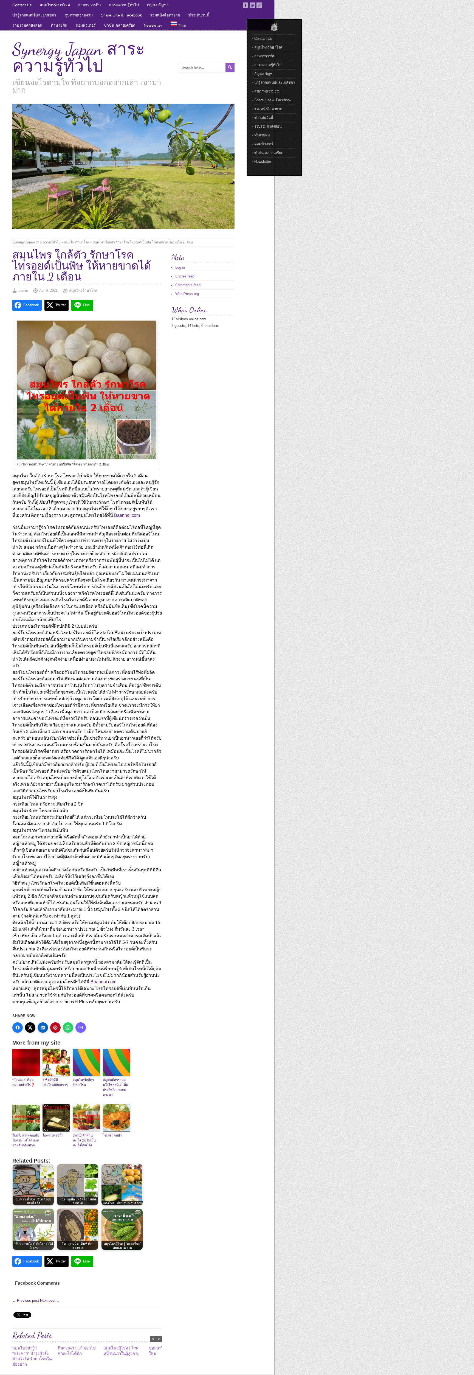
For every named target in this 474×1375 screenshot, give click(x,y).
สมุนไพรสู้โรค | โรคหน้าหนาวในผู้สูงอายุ (121, 1351)
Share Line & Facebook (121, 15)
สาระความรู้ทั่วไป (124, 5)
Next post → (50, 1300)
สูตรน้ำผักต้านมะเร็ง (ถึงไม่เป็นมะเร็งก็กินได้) (84, 1140)
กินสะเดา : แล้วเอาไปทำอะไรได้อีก (77, 1351)
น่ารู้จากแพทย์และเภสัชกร (34, 15)
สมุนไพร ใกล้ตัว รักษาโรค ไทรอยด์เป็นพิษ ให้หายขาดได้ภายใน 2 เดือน (143, 242)
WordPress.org (187, 294)
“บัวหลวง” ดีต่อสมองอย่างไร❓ (23, 1082)
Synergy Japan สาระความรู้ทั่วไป (78, 57)
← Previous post (25, 1300)
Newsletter (153, 25)
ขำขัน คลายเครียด (120, 25)
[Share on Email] (80, 1027)
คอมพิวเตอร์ (86, 25)
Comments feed (188, 285)
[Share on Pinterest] (55, 1027)
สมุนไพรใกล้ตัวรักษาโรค (83, 1082)
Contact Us (22, 5)
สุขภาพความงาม (78, 15)
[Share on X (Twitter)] (30, 1027)
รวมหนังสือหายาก (165, 15)
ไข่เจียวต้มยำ (112, 1135)
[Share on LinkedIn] (43, 1027)
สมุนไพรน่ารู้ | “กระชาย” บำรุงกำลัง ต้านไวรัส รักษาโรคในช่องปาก (32, 1356)
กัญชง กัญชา (158, 5)
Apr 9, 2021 (48, 290)
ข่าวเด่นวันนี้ (199, 15)
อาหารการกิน (89, 5)
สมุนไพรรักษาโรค (55, 5)
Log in (180, 267)
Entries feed (184, 276)
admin (23, 290)
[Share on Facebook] (17, 1027)
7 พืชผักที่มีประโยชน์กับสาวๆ (55, 1082)
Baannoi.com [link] (127, 515)
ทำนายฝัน (59, 25)
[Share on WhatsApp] (68, 1027)
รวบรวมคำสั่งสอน (27, 25)
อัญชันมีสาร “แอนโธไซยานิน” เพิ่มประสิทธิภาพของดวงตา (115, 1087)
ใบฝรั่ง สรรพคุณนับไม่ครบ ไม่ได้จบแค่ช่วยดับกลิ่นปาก (25, 1140)
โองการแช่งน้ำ (53, 1135)
